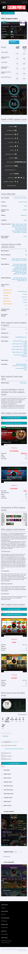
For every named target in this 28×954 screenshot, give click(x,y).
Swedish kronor (18, 260)
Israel (20, 229)
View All (23, 862)
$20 (15, 126)
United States (24, 232)
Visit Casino (13, 42)
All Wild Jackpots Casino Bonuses (13, 423)
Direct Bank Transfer (17, 264)
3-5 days (25, 302)
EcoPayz (25, 264)
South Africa (24, 231)
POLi (20, 269)
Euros (20, 258)
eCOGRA (25, 210)
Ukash (25, 272)
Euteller (17, 265)
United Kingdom (17, 232)
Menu (4, 2)
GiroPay (21, 265)
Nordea (25, 268)
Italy (23, 229)
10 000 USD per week (22, 291)
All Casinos (3, 907)
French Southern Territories (21, 228)
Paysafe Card (16, 269)
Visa (20, 273)
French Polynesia (19, 225)
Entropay (13, 265)
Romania (14, 231)
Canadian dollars (15, 258)
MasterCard (16, 268)
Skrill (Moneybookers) (16, 271)
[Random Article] (4, 16)
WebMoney (24, 273)
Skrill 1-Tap (24, 271)
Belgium (13, 224)
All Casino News (4, 927)
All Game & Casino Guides (6, 940)
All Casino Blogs (4, 934)
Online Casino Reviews (7, 733)
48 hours (25, 294)
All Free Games (4, 920)
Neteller (21, 268)
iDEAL (25, 265)
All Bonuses (3, 914)
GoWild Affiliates (23, 382)
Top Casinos (5, 736)
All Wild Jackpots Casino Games (13, 614)
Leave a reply (14, 741)
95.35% (16, 173)
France (21, 224)
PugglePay (24, 269)
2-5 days (25, 299)
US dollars (24, 260)
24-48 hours (24, 297)
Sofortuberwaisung (19, 272)
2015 (12, 34)
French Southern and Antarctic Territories (19, 226)
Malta (12, 36)
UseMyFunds (16, 273)
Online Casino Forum (5, 942)
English (25, 220)
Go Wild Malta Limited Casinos (20, 198)
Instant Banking (23, 267)
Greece (16, 229)
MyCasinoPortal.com (6, 753)
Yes (26, 305)
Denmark (18, 224)
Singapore (18, 231)
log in (7, 745)
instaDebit (17, 267)
